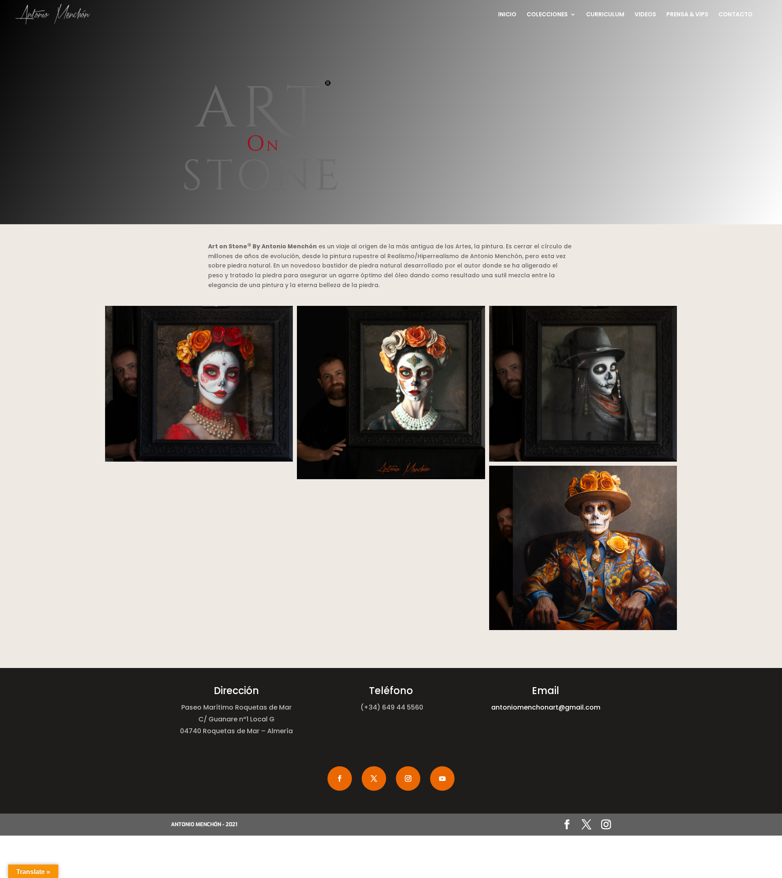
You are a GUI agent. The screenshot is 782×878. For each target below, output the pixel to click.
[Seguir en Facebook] (339, 778)
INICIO (507, 14)
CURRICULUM (605, 14)
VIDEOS (645, 14)
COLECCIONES (547, 14)
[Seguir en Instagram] (408, 778)
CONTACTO (735, 14)
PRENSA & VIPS (687, 14)
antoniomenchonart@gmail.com (545, 707)
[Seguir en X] (374, 778)
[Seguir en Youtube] (442, 778)
